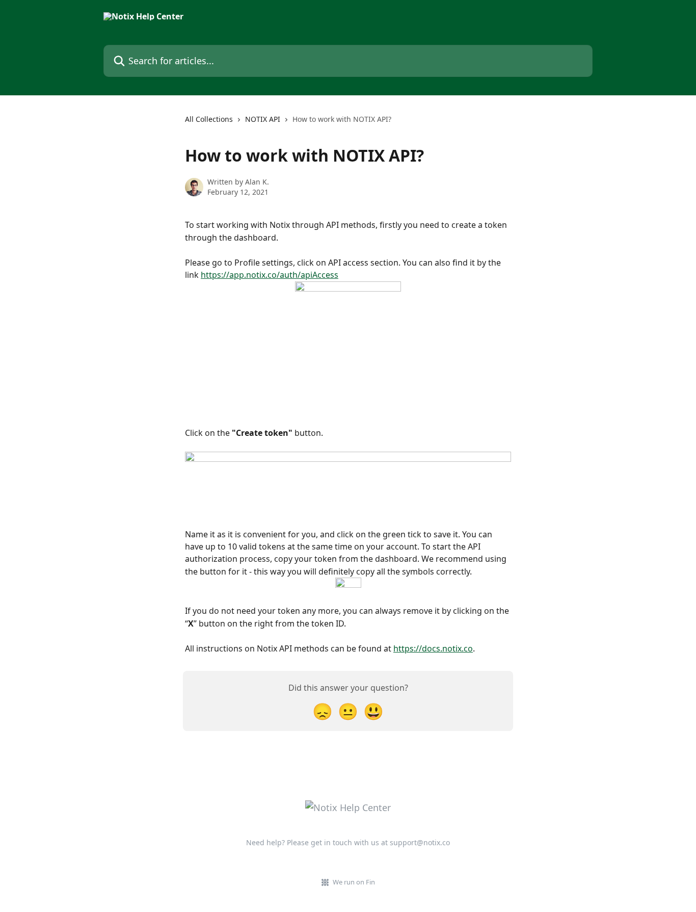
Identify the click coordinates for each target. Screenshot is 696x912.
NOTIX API (262, 119)
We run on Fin (354, 882)
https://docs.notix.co (433, 648)
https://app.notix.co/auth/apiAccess (269, 274)
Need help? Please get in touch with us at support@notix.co (348, 842)
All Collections (209, 119)
